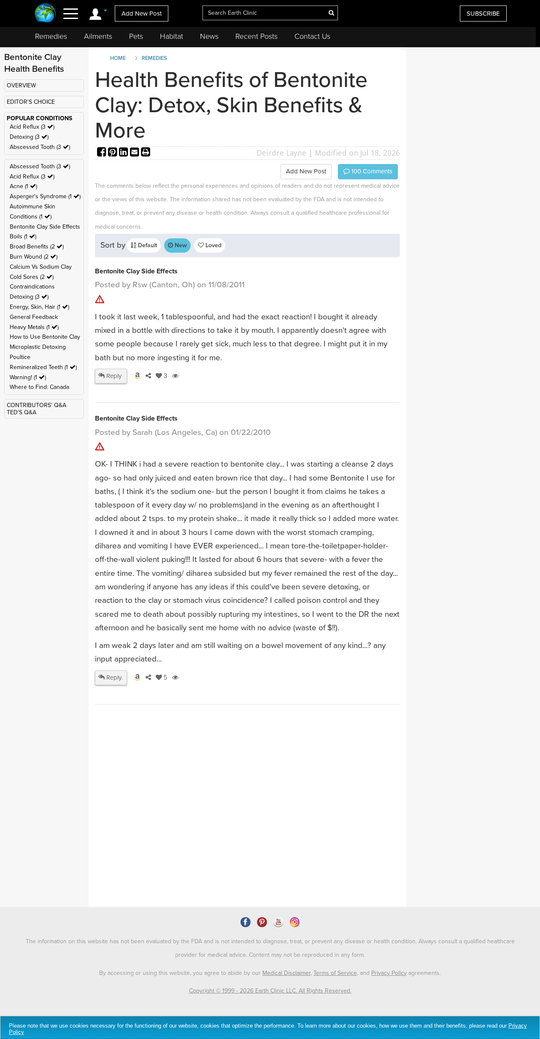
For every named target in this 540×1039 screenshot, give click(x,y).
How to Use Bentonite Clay (45, 336)
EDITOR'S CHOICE (31, 101)
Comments (371, 171)
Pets (136, 36)
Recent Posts (256, 36)
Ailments (98, 36)
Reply (113, 376)
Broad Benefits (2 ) (37, 246)
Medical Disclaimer (286, 973)
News (209, 36)
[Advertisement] (249, 834)
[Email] (135, 152)
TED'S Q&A (21, 412)
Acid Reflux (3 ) (32, 126)
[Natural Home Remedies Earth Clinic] (45, 13)
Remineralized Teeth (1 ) (43, 367)
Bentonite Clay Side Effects (45, 226)
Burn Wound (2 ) (33, 256)
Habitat (171, 36)
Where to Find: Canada (39, 387)
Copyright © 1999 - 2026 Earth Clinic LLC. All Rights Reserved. (270, 990)
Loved (212, 245)
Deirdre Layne (281, 152)
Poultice (20, 357)
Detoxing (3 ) (29, 136)
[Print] (145, 152)
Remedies (51, 36)
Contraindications (32, 286)
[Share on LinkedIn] (124, 152)
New (180, 245)
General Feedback (34, 317)
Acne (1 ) (23, 186)
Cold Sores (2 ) (32, 277)
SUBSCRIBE (483, 13)
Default (146, 245)
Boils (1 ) (23, 236)
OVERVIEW (21, 85)
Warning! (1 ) (28, 377)
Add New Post (142, 13)
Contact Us (312, 36)
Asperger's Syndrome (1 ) (45, 196)
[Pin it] (113, 152)
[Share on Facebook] (102, 152)
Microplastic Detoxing (38, 347)
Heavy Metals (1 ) (34, 327)
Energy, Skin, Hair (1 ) (39, 306)
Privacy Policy (389, 973)
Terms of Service (335, 973)
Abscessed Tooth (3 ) (40, 147)
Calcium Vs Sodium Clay (41, 266)
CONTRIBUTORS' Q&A (36, 405)
